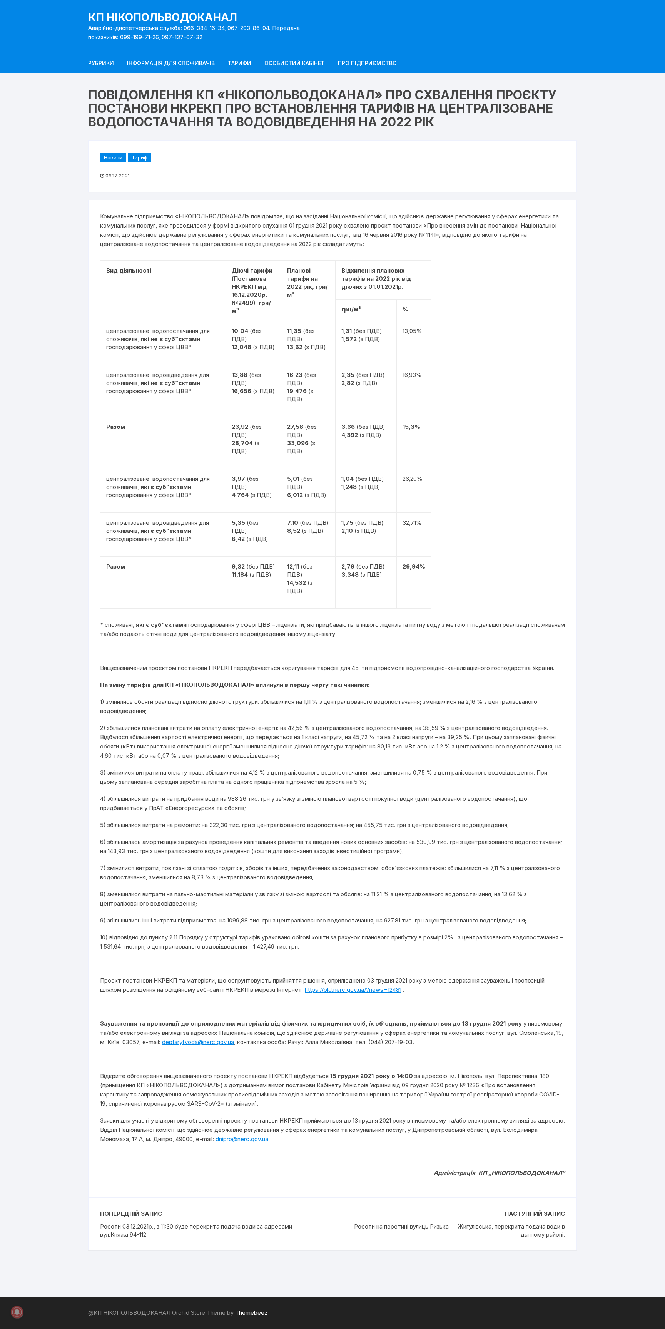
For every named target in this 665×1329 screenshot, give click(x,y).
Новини (113, 157)
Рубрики (101, 63)
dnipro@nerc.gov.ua (242, 1139)
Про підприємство (367, 63)
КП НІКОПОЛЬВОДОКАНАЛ (162, 17)
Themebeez (251, 1312)
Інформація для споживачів (171, 63)
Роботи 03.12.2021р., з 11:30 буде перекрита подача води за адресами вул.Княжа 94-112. (196, 1230)
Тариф (139, 157)
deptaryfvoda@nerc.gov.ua (198, 1042)
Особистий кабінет (294, 63)
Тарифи (239, 63)
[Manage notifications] (17, 1312)
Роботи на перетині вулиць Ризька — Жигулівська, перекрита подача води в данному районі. (459, 1230)
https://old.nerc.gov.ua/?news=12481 (353, 989)
